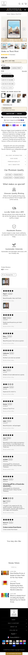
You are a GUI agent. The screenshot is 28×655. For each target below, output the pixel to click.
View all (14, 567)
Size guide (24, 71)
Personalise (7, 105)
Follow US (13, 630)
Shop (13, 619)
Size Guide (14, 158)
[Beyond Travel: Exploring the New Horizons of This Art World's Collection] (5, 583)
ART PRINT (9, 174)
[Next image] (24, 29)
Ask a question (14, 164)
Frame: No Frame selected (11, 91)
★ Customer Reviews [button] (14, 653)
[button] (5, 54)
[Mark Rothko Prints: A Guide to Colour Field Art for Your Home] (5, 573)
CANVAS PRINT (8, 177)
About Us (13, 626)
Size (2, 71)
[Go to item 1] (5, 281)
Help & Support (13, 623)
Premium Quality (14, 161)
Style (3, 65)
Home (8, 14)
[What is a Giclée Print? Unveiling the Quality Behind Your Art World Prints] (5, 595)
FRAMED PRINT (18, 174)
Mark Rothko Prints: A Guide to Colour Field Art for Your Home (17, 575)
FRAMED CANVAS (19, 177)
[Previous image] (4, 29)
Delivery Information (14, 155)
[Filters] (2, 274)
